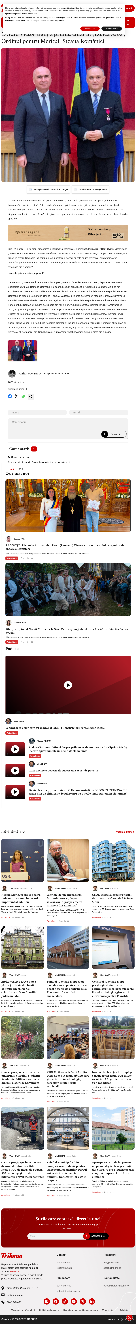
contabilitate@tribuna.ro (116, 1285)
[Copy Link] (31, 397)
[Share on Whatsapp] (23, 398)
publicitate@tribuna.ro (68, 1291)
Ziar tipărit (108, 1310)
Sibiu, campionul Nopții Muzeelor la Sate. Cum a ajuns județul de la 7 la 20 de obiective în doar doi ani (67, 631)
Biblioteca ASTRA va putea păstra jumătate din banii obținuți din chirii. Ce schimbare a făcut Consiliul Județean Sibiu (19, 989)
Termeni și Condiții (23, 1310)
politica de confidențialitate (84, 8)
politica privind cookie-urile (26, 13)
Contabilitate (111, 1278)
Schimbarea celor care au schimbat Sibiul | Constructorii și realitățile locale (55, 728)
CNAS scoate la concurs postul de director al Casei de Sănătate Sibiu (112, 898)
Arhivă (123, 1310)
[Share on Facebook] (10, 398)
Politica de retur (49, 1310)
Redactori (109, 1254)
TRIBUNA (15, 1271)
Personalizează (112, 29)
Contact (127, 8)
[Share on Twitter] (17, 398)
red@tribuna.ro (15, 1295)
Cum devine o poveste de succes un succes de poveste (63, 770)
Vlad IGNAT (14, 888)
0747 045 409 (64, 1262)
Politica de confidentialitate (80, 1310)
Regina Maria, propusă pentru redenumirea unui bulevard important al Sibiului (21, 898)
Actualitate (12, 558)
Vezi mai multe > (125, 832)
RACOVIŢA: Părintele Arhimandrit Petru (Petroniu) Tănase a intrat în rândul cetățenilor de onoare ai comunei (64, 547)
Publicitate (63, 1278)
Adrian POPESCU (30, 373)
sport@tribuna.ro (112, 1268)
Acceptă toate (90, 29)
